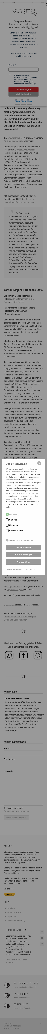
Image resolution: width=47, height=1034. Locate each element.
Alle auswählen (23, 562)
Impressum (30, 569)
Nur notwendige (23, 547)
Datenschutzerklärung (15, 569)
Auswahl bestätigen (23, 555)
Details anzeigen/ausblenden (21, 540)
